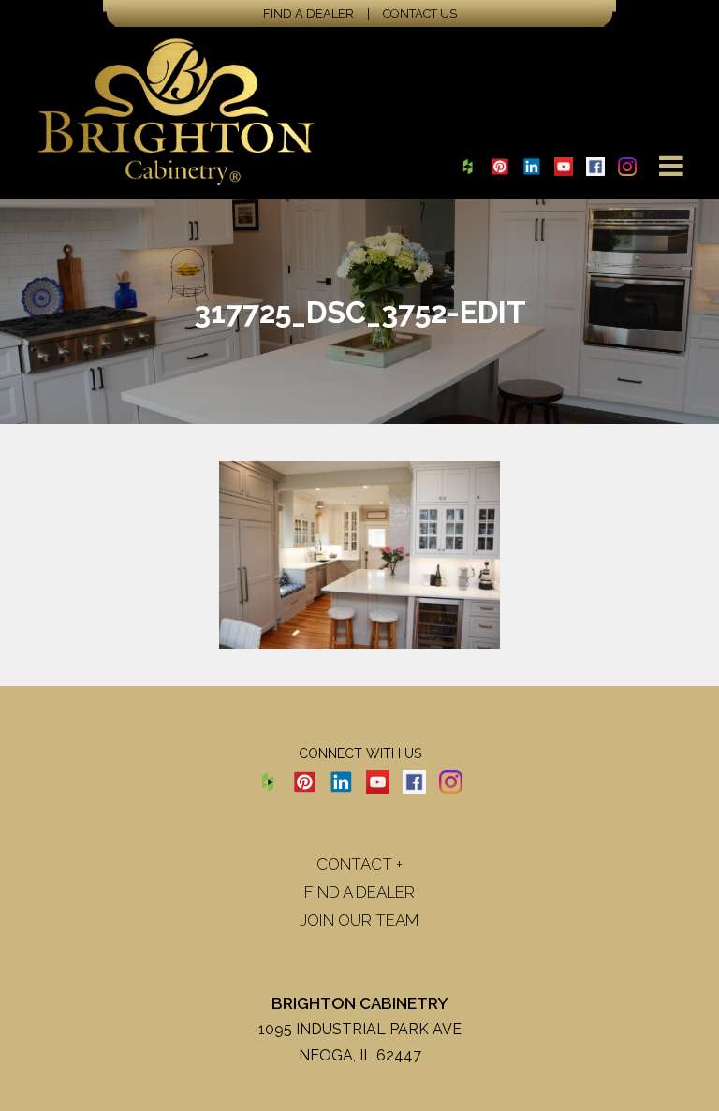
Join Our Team (359, 920)
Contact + (359, 864)
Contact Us (420, 14)
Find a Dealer (308, 14)
